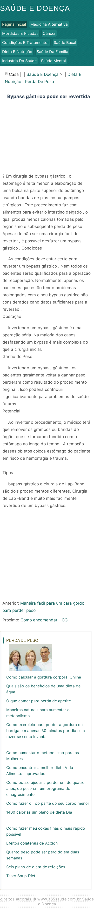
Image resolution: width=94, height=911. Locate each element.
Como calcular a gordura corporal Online (43, 677)
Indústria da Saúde (19, 60)
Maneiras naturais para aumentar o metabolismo (38, 712)
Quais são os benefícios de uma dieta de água (43, 689)
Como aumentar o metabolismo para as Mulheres (42, 755)
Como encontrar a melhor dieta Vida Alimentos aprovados (39, 770)
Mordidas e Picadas (20, 33)
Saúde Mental (53, 60)
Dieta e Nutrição (17, 51)
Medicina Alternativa (49, 24)
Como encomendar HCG (44, 620)
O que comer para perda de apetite (38, 700)
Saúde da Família (52, 51)
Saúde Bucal (65, 42)
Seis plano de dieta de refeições (35, 866)
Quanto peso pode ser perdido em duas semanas (42, 855)
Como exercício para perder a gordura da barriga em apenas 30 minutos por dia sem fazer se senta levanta (45, 730)
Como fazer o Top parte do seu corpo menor (47, 803)
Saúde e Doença (35, 8)
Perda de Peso (39, 81)
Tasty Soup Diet (20, 875)
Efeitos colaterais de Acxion (32, 843)
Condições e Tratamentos (25, 42)
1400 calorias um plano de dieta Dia (39, 812)
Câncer (49, 33)
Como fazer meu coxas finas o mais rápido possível (45, 831)
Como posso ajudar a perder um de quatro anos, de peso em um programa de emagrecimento (45, 788)
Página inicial (14, 24)
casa (14, 74)
